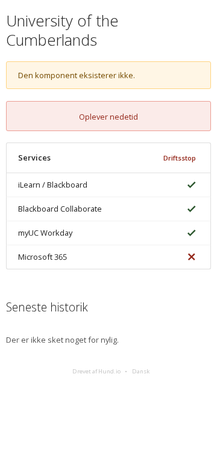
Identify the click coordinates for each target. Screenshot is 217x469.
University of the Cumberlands (62, 30)
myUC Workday (45, 232)
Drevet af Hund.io (96, 371)
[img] (189, 185)
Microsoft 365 (42, 256)
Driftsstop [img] (179, 157)
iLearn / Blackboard (52, 184)
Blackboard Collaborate (60, 208)
